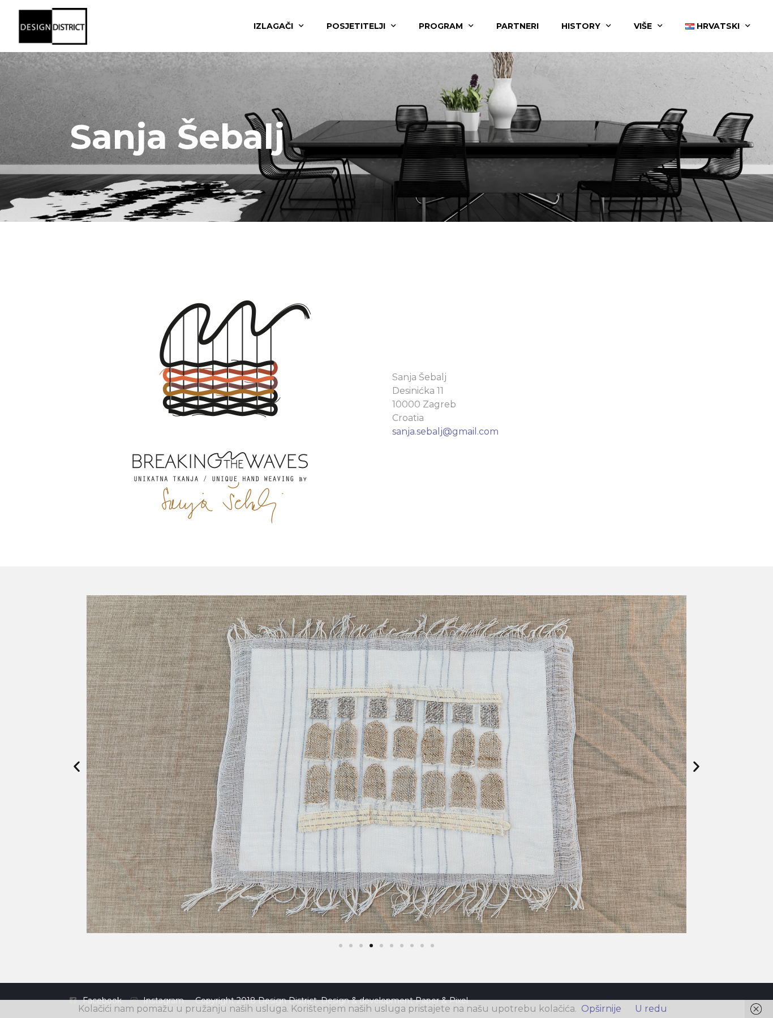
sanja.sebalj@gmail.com (445, 431)
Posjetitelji (356, 26)
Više (643, 26)
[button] (77, 766)
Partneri (517, 26)
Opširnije (601, 1008)
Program (441, 26)
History (580, 26)
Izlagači (273, 26)
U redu (651, 1008)
